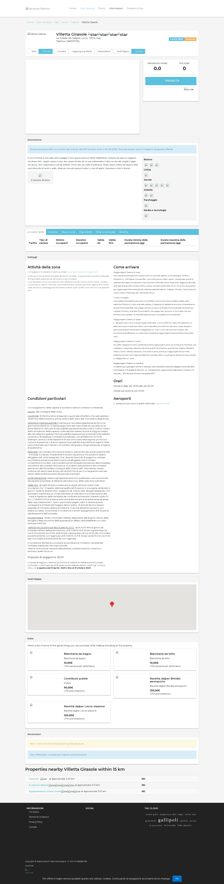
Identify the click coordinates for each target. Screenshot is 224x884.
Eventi (101, 8)
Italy (56, 22)
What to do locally (105, 232)
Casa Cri (33, 778)
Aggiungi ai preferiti (82, 51)
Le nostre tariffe (35, 232)
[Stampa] (171, 92)
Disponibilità (85, 232)
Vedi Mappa (122, 51)
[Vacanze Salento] (42, 8)
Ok (177, 878)
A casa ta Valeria (38, 785)
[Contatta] (153, 92)
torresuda (170, 825)
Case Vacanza (87, 8)
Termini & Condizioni (39, 817)
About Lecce (68, 232)
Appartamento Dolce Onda (45, 791)
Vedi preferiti (103, 51)
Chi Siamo (34, 812)
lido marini (185, 825)
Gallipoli (75, 22)
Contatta (61, 51)
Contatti (33, 827)
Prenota (46, 51)
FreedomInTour (135, 8)
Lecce (64, 22)
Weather (123, 232)
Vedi (33, 51)
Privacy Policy (36, 822)
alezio (184, 821)
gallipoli (168, 819)
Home (72, 8)
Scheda (139, 51)
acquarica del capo (171, 814)
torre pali (152, 814)
